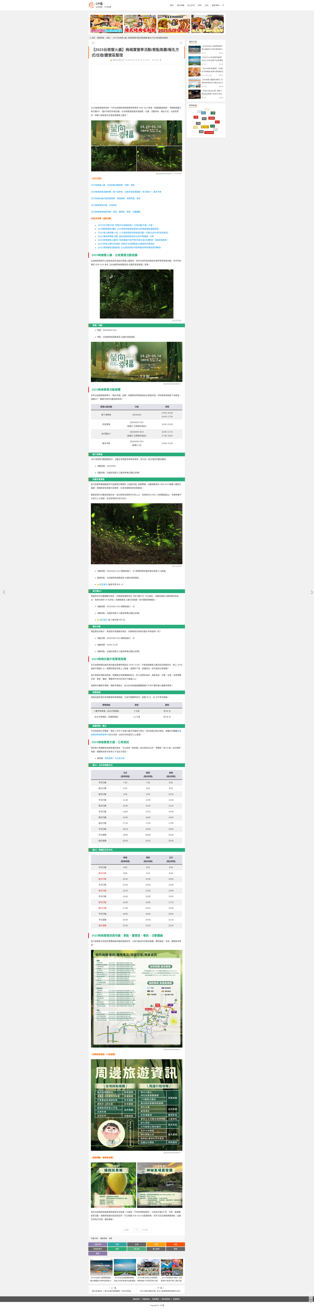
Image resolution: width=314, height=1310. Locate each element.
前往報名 (103, 584)
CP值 (99, 3)
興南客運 (109, 758)
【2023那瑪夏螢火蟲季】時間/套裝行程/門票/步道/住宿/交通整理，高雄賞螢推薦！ (133, 240)
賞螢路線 (121, 198)
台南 (136, 1244)
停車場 (214, 116)
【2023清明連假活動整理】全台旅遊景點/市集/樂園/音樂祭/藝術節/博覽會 (129, 247)
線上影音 (191, 5)
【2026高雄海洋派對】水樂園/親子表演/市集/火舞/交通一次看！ (171, 1281)
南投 (203, 134)
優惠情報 (215, 5)
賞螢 (175, 1249)
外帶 (209, 111)
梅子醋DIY (147, 192)
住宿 (117, 1244)
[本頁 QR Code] (311, 1302)
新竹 (199, 129)
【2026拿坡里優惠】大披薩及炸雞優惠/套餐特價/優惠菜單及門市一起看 (212, 71)
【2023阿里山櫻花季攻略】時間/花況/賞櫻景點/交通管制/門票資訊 (125, 244)
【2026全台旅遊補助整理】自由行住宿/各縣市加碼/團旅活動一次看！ (124, 1281)
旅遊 (207, 5)
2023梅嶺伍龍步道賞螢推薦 (103, 198)
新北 (212, 123)
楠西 (117, 1249)
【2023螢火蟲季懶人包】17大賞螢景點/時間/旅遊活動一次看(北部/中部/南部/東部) (132, 233)
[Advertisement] (136, 84)
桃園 (197, 122)
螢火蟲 (136, 1249)
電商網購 (180, 5)
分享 (146, 1230)
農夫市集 (157, 192)
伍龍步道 (97, 1244)
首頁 (93, 38)
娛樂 (200, 5)
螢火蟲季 (156, 1249)
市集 (156, 1244)
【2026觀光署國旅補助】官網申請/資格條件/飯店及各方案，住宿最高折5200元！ (212, 83)
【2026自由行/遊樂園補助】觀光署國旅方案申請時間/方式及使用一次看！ (101, 1281)
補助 (194, 121)
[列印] (160, 60)
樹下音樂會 (118, 192)
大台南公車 (119, 758)
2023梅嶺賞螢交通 (99, 205)
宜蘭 (217, 124)
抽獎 (207, 130)
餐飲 (172, 5)
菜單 (204, 122)
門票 (203, 110)
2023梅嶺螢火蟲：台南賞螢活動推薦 (107, 185)
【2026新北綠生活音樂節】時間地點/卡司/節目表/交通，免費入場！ (148, 1281)
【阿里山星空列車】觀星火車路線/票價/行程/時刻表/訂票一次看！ (212, 94)
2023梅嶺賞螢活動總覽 (101, 192)
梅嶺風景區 (97, 1249)
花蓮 (213, 131)
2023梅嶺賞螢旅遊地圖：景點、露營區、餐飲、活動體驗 (115, 212)
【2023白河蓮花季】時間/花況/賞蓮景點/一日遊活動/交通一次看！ (125, 225)
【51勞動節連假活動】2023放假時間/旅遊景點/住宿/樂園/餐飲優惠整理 (128, 229)
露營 (97, 1253)
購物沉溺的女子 (119, 60)
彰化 (217, 117)
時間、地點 (130, 185)
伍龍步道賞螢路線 (132, 192)
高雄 (199, 114)
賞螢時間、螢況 (133, 198)
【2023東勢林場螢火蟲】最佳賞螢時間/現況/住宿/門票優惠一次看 (125, 236)
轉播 (196, 114)
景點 (175, 1244)
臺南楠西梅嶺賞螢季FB (165, 174)
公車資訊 (113, 205)
